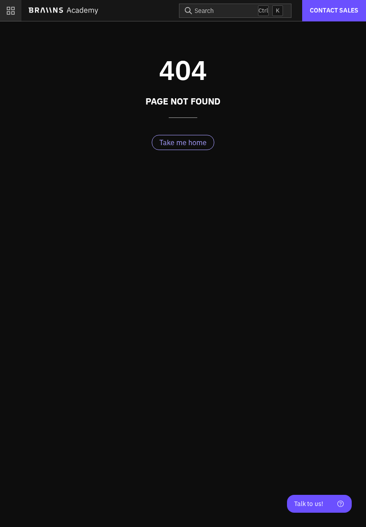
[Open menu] (10, 10)
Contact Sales (334, 10)
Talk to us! (308, 504)
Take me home (183, 142)
